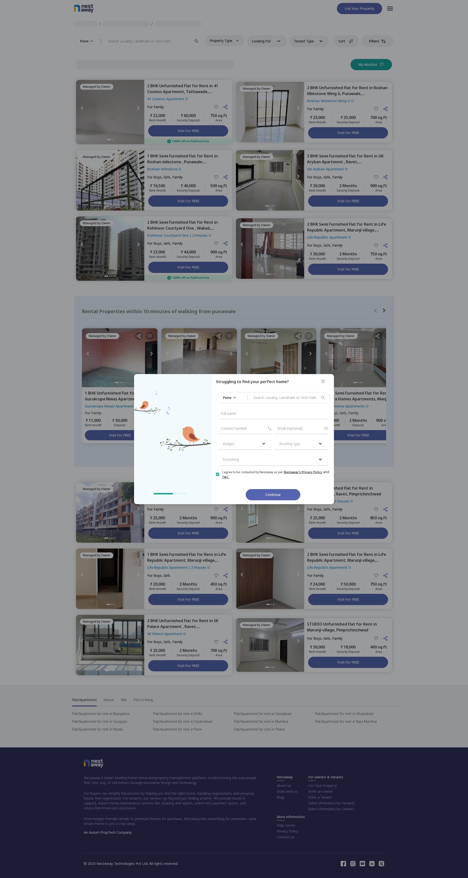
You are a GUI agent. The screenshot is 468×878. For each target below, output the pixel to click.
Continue (273, 494)
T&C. (225, 477)
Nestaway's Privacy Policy (303, 472)
